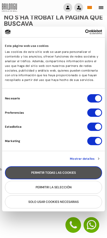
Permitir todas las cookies (53, 173)
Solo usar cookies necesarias (53, 202)
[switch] (94, 114)
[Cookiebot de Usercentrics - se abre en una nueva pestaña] (79, 31)
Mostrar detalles (82, 158)
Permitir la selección (54, 187)
